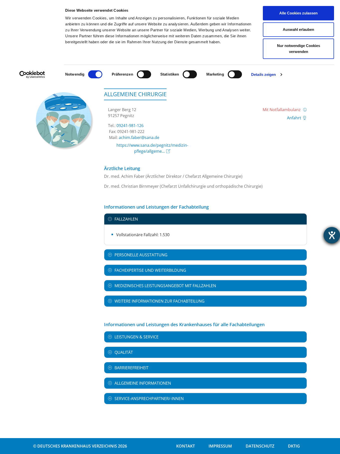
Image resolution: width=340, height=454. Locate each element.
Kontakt (185, 446)
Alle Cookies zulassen (298, 13)
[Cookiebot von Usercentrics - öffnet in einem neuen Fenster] (32, 74)
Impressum (220, 446)
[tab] (205, 219)
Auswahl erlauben (298, 29)
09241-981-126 (130, 125)
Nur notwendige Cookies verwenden (298, 49)
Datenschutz (260, 446)
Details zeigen (263, 74)
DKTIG (294, 446)
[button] (205, 219)
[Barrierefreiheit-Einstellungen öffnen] (332, 235)
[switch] (144, 74)
